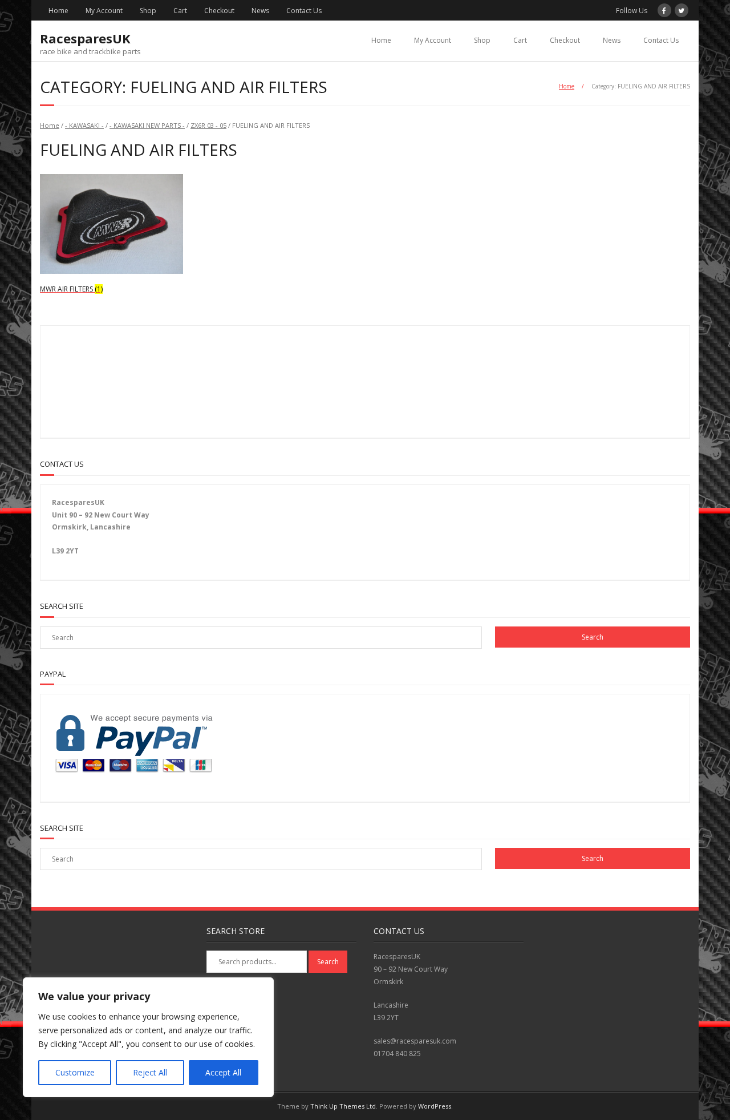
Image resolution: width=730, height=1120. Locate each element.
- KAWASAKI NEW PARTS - (147, 125)
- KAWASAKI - (84, 125)
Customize (75, 1072)
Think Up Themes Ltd (343, 1106)
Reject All (150, 1072)
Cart (180, 10)
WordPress (434, 1106)
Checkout (219, 10)
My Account (104, 10)
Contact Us (304, 10)
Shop (148, 10)
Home (58, 10)
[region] (148, 1037)
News (260, 10)
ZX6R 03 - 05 (208, 125)
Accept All (223, 1072)
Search (328, 962)
